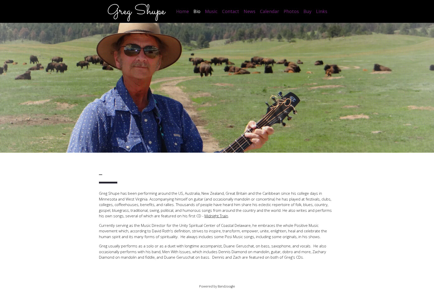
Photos (291, 11)
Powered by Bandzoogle (217, 286)
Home (182, 11)
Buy (307, 11)
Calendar (269, 11)
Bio (196, 11)
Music (211, 11)
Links (321, 11)
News (249, 11)
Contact (230, 11)
